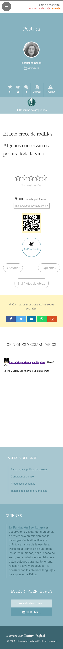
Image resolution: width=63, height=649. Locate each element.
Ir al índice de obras (31, 283)
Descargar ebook (31, 248)
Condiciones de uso (22, 476)
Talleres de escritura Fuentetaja (29, 490)
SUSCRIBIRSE (33, 612)
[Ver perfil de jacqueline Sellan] (31, 50)
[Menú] (6, 6)
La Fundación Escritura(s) (27, 527)
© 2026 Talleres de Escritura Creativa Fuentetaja (32, 641)
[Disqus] (31, 397)
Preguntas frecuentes (23, 483)
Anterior (13, 267)
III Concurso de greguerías (31, 110)
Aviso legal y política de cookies (29, 469)
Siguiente (48, 267)
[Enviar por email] (52, 319)
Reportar (50, 91)
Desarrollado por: (25, 636)
